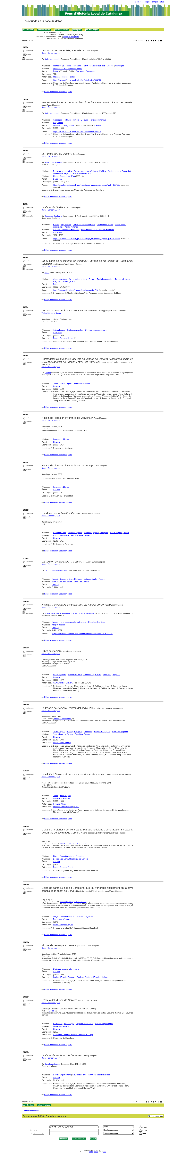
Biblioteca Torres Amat (62, 719)
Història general (68, 281)
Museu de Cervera (61, 1026)
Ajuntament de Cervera (63, 683)
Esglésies (80, 856)
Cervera (97, 125)
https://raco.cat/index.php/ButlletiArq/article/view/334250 (77, 80)
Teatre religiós (116, 533)
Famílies (101, 622)
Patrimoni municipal (105, 225)
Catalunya (57, 333)
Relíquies (104, 533)
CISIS (91, 1152)
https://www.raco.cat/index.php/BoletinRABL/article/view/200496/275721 (82, 634)
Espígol (51, 1011)
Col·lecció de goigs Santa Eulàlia (73, 843)
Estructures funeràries (62, 171)
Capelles (79, 916)
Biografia (116, 674)
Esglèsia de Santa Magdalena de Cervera (70, 859)
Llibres (66, 439)
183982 (48, 373)
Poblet (56, 71)
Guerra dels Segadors (62, 173)
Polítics (102, 171)
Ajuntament (66, 1075)
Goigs (55, 856)
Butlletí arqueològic (52, 59)
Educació (107, 674)
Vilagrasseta (69, 125)
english (148, 2)
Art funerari (57, 1024)
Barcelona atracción (52, 1064)
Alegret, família (58, 625)
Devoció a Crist (66, 579)
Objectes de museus (84, 1024)
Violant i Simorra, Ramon (51, 313)
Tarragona (90, 71)
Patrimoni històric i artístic (94, 66)
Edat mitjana (65, 796)
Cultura (98, 674)
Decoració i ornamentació (96, 330)
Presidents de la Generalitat (119, 171)
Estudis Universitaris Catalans (56, 570)
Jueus (55, 383)
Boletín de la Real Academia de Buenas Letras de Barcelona (69, 613)
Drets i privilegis (60, 969)
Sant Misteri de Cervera (80, 535)
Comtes (92, 279)
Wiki (104, 1152)
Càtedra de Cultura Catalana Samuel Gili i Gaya (73, 1035)
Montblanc (57, 125)
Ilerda (47, 273)
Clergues (84, 120)
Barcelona (80, 71)
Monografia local (75, 674)
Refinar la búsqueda (71, 37)
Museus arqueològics (104, 1024)
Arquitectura (66, 225)
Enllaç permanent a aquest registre (58, 92)
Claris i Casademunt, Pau (64, 176)
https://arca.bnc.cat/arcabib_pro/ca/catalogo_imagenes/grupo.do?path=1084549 (86, 238)
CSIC (76, 807)
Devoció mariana (67, 856)
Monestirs (57, 66)
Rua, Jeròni (58, 123)
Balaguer (57, 284)
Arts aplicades (59, 330)
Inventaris (77, 66)
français (155, 2)
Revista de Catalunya (53, 163)
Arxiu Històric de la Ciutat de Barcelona (97, 230)
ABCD (96, 1152)
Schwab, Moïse (59, 804)
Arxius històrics (71, 227)
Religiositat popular (102, 731)
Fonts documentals (98, 120)
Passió (126, 533)
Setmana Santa (59, 533)
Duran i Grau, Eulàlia (62, 742)
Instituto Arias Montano (63, 807)
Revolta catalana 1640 (82, 173)
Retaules (67, 120)
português (139, 2)
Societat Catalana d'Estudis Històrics (92, 977)
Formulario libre (157, 1116)
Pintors (76, 120)
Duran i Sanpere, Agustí (51, 53)
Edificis (56, 225)
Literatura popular (91, 533)
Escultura (67, 66)
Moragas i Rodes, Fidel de (64, 77)
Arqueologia (69, 1024)
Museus (110, 66)
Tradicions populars (105, 279)
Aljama (69, 383)
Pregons (56, 281)
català (161, 2)
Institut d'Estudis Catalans (64, 977)
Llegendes (88, 731)
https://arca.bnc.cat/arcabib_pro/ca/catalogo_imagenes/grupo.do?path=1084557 (86, 185)
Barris (62, 383)
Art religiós (119, 66)
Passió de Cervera (61, 535)
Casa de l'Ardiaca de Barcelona (66, 230)
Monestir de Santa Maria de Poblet (67, 68)
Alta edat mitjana (60, 279)
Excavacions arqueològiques (86, 171)
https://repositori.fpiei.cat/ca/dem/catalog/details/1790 (75, 290)
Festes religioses (122, 279)
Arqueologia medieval (78, 279)
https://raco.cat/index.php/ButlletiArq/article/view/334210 (77, 131)
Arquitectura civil (79, 1075)
